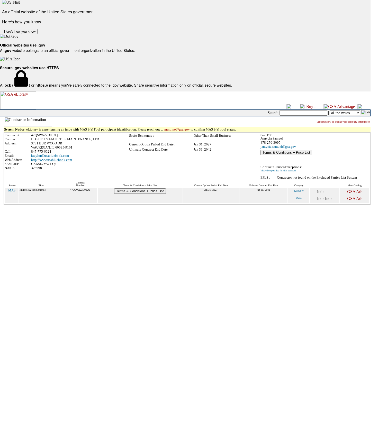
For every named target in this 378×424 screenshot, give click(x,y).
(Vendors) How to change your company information (343, 121)
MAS (11, 190)
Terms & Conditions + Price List (286, 152)
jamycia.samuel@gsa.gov (278, 147)
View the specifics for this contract (278, 170)
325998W (299, 190)
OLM (299, 197)
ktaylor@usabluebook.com (50, 156)
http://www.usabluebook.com (51, 160)
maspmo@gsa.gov (177, 129)
